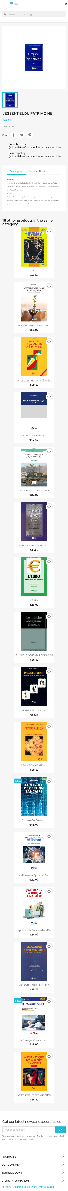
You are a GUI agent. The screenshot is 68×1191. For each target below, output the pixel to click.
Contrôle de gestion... (34, 820)
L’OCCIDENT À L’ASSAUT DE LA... (34, 490)
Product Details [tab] (38, 171)
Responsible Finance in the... (34, 325)
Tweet (22, 135)
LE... (34, 270)
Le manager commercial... (34, 1040)
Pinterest (30, 135)
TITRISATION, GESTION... (34, 765)
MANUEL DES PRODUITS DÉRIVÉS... (34, 380)
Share (13, 135)
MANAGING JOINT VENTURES (34, 985)
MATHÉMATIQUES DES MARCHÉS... (34, 1095)
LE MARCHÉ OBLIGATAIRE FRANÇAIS (34, 655)
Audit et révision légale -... (34, 435)
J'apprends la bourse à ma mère (34, 930)
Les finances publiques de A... (34, 545)
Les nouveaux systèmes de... (34, 875)
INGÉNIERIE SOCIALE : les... (34, 710)
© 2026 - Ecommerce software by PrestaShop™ (29, 1186)
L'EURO (34, 600)
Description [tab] (16, 171)
